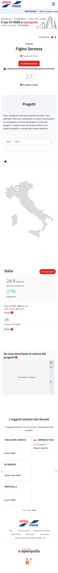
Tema (8, 141)
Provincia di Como (30, 56)
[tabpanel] (29, 299)
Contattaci (44, 480)
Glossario (30, 480)
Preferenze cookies (42, 476)
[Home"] (5, 161)
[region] (29, 212)
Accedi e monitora (29, 63)
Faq (10, 476)
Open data (15, 480)
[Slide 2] (29, 456)
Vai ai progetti (47, 271)
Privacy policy (24, 476)
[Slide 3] (34, 456)
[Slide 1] (24, 456)
